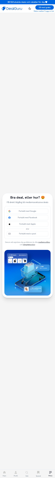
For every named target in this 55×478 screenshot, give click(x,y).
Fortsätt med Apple (27, 224)
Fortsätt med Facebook (27, 217)
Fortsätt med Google (27, 211)
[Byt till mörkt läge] (30, 9)
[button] (50, 474)
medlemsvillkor (44, 242)
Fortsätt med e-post (27, 233)
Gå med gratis (44, 7)
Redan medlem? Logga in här (44, 11)
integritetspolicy (29, 245)
